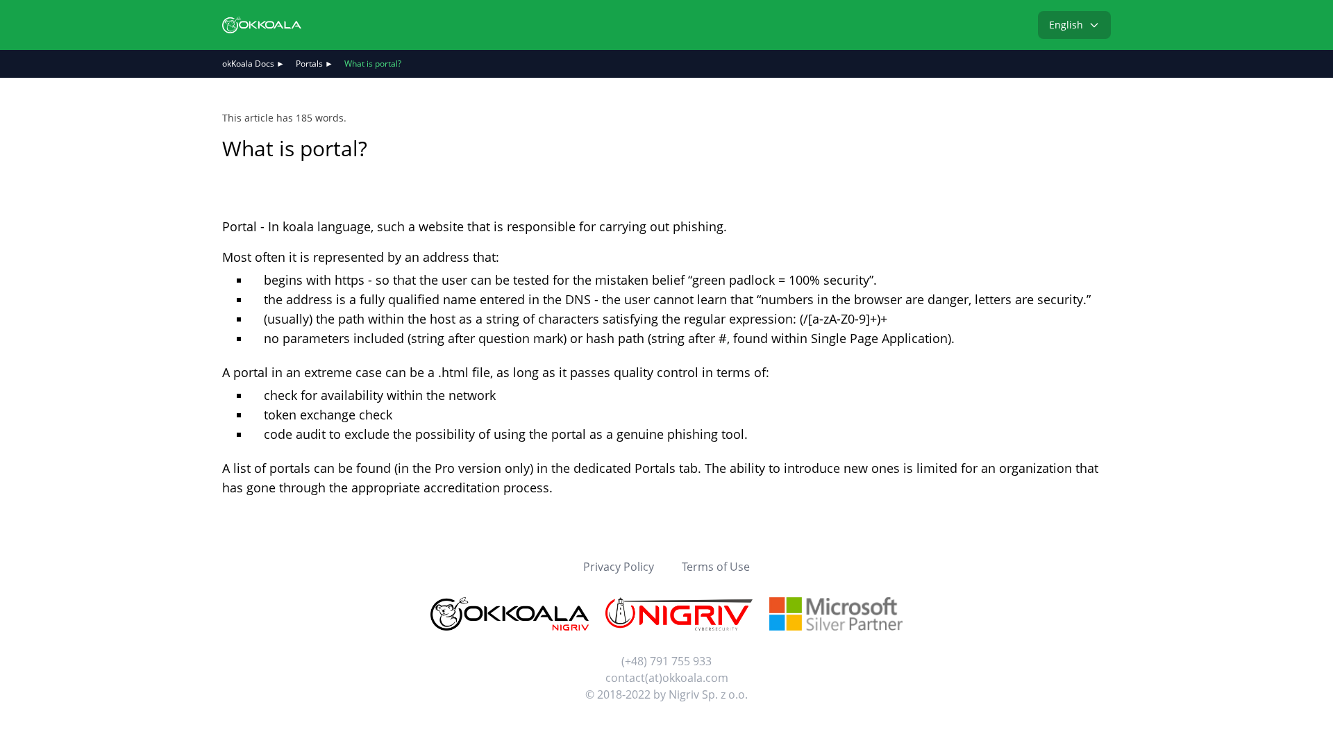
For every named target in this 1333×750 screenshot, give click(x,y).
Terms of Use (716, 566)
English (1066, 24)
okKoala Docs (248, 63)
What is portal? (372, 63)
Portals (309, 63)
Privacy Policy (618, 566)
